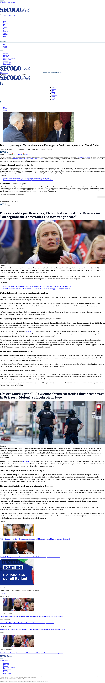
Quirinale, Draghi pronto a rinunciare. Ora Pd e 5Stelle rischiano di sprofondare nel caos (26, 178)
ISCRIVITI (3, 593)
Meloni (5, 46)
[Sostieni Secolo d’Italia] (17, 585)
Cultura (5, 30)
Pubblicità (5, 61)
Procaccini (29, 331)
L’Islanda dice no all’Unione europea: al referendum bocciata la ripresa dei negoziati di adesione (37, 286)
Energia (54, 98)
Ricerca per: (3, 74)
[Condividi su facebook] (1, 152)
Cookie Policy (7, 62)
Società (5, 27)
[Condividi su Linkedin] (3, 152)
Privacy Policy (7, 64)
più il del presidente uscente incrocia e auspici (28, 158)
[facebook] (0, 1)
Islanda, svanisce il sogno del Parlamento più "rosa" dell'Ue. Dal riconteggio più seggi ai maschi (36, 289)
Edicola (2, 2)
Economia (6, 28)
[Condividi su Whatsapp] (5, 152)
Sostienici (5, 56)
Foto (4, 36)
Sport (4, 33)
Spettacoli (5, 31)
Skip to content (4, 73)
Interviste (5, 34)
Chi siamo (6, 53)
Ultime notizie (7, 59)
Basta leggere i (83, 157)
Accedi (13, 2)
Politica (5, 21)
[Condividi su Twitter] (7, 152)
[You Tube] (2, 1)
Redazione (6, 55)
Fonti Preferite (28, 154)
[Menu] (0, 81)
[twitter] (4, 1)
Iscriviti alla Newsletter (9, 58)
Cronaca (5, 23)
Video (4, 25)
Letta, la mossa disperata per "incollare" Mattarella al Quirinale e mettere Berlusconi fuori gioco (28, 180)
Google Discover (18, 154)
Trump (5, 47)
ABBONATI (7, 2)
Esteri (4, 24)
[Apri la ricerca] (1, 103)
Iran (4, 44)
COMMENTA (101, 197)
